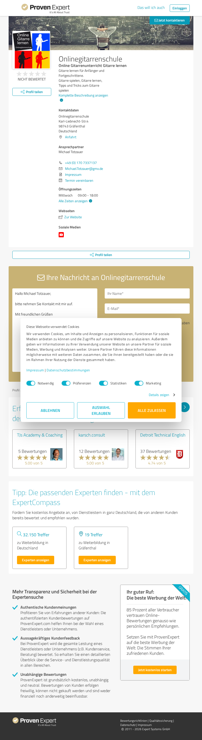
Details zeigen (159, 394)
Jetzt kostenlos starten (155, 669)
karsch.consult (92, 435)
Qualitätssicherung (160, 721)
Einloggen (179, 8)
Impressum (35, 370)
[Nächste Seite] (184, 407)
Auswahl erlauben (101, 410)
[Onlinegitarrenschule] (31, 49)
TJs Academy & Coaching (40, 435)
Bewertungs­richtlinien (133, 721)
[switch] (66, 383)
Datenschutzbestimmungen (68, 370)
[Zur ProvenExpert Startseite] (45, 9)
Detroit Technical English (162, 435)
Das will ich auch (151, 7)
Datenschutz (127, 725)
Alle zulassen (152, 410)
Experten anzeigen (35, 560)
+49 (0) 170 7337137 (81, 162)
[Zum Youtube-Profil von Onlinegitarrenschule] (62, 237)
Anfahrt (70, 137)
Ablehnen (50, 410)
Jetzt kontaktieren (171, 20)
